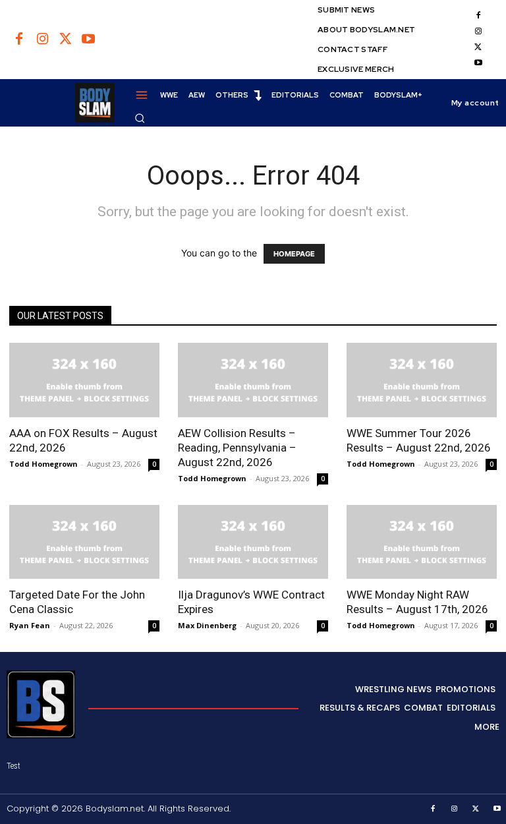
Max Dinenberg (207, 625)
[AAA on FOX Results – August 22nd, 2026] (84, 380)
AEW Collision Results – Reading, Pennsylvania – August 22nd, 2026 (237, 448)
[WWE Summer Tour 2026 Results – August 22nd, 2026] (422, 380)
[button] (139, 118)
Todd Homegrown (43, 464)
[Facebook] (19, 39)
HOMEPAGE (294, 253)
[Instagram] (42, 39)
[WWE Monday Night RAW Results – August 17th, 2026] (422, 542)
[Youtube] (88, 39)
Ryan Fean (29, 625)
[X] (478, 47)
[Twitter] (65, 39)
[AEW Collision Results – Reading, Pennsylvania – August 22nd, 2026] (253, 380)
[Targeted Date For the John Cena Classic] (84, 542)
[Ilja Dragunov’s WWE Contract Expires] (253, 542)
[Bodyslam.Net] (61, 103)
